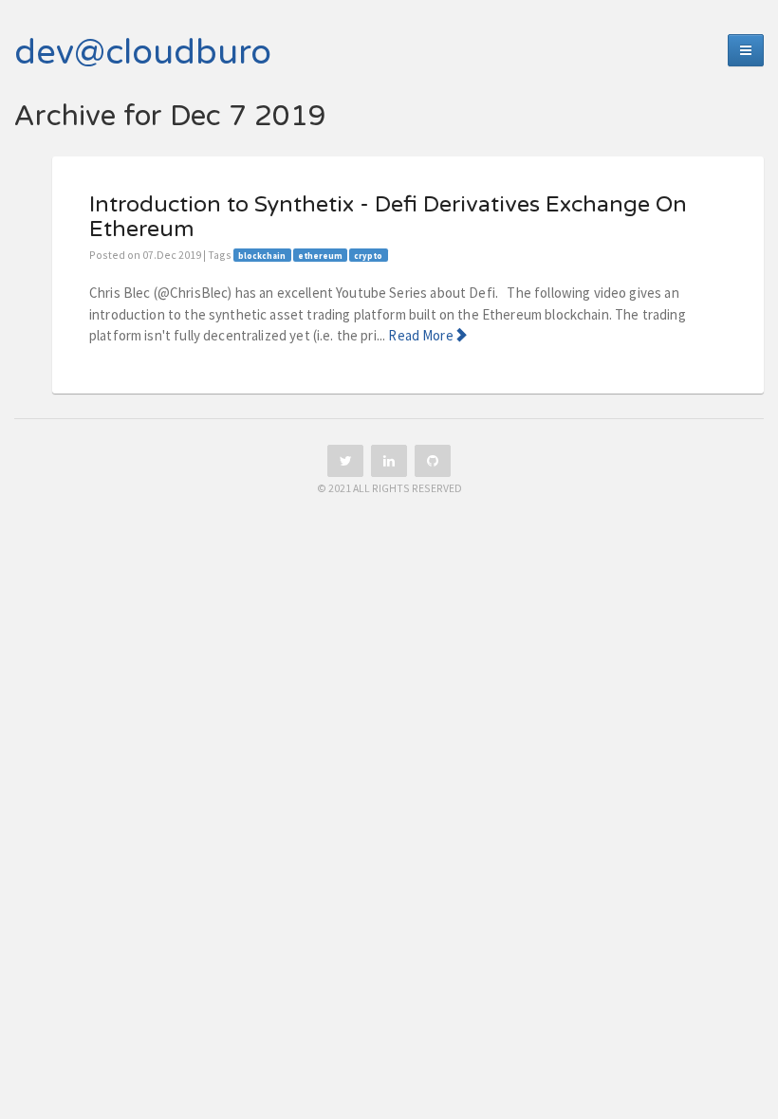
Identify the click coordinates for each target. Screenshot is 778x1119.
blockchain (262, 255)
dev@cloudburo (142, 52)
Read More (420, 335)
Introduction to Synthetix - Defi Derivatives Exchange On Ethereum (388, 217)
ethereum (320, 255)
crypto (368, 255)
